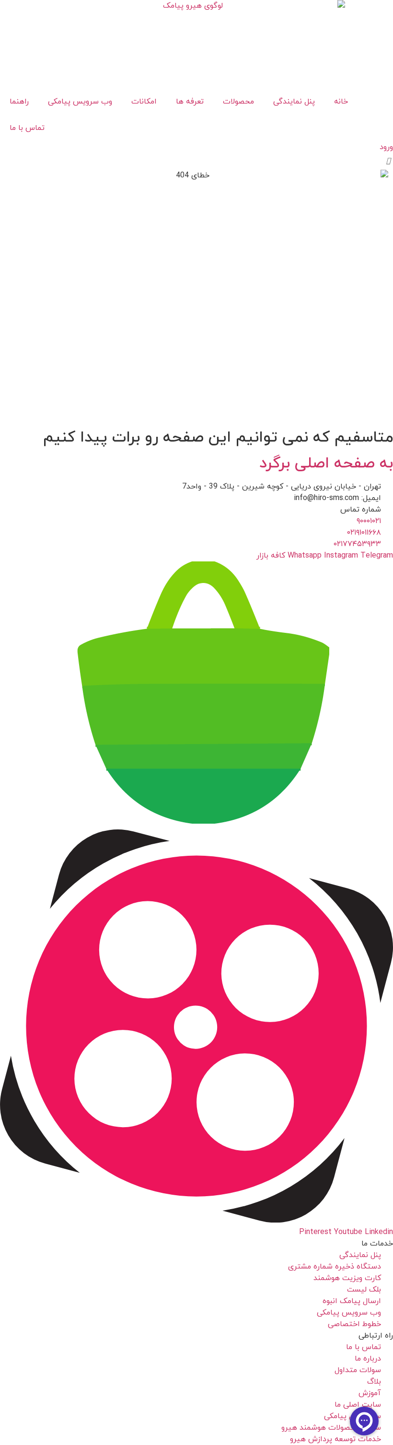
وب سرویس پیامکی (80, 101)
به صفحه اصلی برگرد (326, 464)
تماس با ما (27, 128)
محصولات (238, 101)
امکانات (144, 101)
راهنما (19, 101)
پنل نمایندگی (294, 101)
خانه (341, 101)
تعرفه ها (190, 101)
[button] (388, 161)
